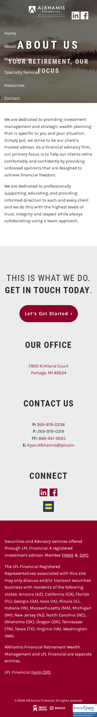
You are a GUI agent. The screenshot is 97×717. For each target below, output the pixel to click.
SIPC (83, 555)
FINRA (67, 555)
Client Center (17, 111)
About (10, 46)
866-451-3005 (52, 438)
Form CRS (41, 672)
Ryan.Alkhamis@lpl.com (50, 445)
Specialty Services (22, 72)
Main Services (18, 59)
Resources (14, 85)
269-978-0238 (51, 424)
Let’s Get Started (48, 313)
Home (10, 33)
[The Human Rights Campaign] (48, 506)
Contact (12, 98)
